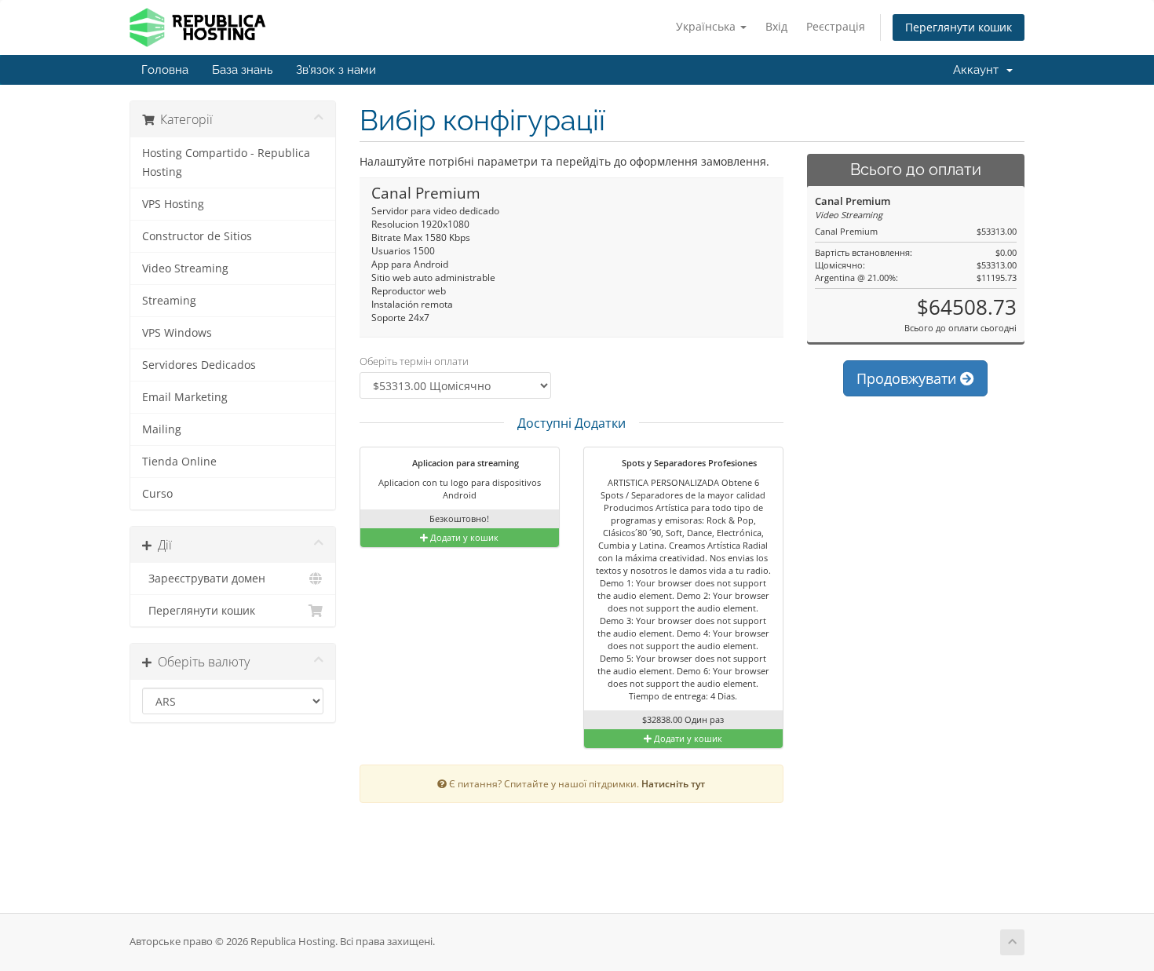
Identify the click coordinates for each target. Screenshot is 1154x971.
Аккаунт (979, 70)
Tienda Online (179, 461)
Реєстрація (835, 26)
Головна (164, 70)
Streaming (169, 301)
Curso (157, 494)
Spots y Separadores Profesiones (688, 463)
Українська (707, 26)
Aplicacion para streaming (464, 463)
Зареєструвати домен (203, 578)
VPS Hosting (173, 204)
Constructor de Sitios (197, 236)
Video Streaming (185, 268)
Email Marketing (185, 397)
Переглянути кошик (958, 27)
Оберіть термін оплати (414, 361)
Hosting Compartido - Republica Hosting (226, 162)
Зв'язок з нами (336, 70)
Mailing (161, 429)
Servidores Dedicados (199, 365)
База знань (242, 70)
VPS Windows (177, 333)
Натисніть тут (673, 783)
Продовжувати (908, 378)
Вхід (776, 26)
